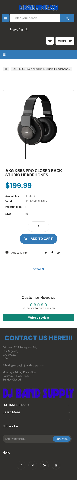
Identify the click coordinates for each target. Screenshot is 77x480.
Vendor (10, 201)
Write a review (38, 317)
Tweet (46, 253)
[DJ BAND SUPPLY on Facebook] (21, 463)
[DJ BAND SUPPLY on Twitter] (33, 463)
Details (38, 269)
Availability (12, 196)
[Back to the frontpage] (6, 68)
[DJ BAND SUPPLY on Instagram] (56, 463)
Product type (13, 206)
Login (13, 29)
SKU (8, 213)
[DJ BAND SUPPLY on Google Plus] (44, 463)
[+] (47, 227)
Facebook (52, 253)
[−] (30, 227)
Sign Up (23, 29)
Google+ (58, 253)
